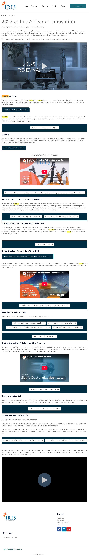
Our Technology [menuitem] (63, 522)
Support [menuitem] (45, 6)
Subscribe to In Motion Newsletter (44, 409)
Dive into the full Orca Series (44, 128)
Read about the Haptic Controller (26, 216)
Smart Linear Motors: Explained (62, 323)
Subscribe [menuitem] (60, 520)
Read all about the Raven (14, 148)
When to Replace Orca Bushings (67, 327)
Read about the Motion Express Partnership (23, 440)
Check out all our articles (44, 336)
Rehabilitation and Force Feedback (29, 323)
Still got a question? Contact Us (44, 389)
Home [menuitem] (26, 6)
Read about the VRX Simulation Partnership (66, 440)
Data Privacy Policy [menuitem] (38, 554)
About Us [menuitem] (60, 518)
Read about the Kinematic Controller (61, 216)
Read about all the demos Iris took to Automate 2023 (45, 305)
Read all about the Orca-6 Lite (15, 110)
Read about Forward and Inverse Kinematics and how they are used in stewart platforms (44, 193)
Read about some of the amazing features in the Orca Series (27, 256)
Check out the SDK (44, 244)
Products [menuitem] (34, 6)
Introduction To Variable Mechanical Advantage (28, 327)
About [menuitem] (63, 6)
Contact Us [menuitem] (78, 6)
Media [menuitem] (54, 6)
